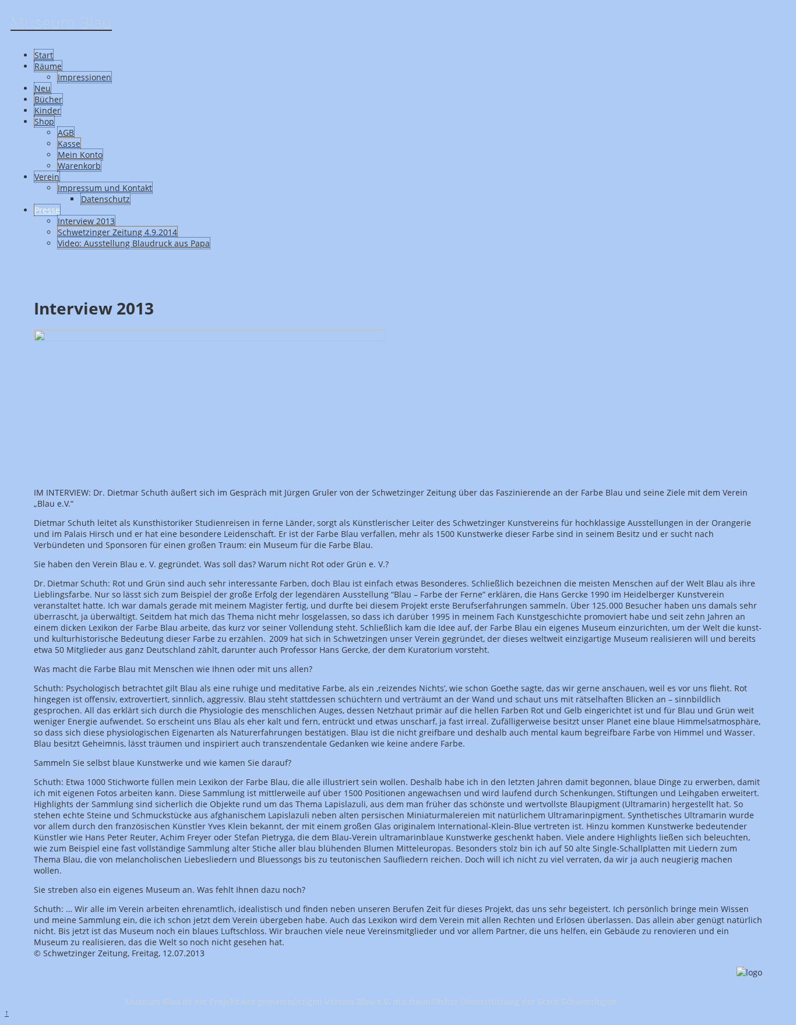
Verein (46, 176)
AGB (66, 132)
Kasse (69, 143)
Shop (44, 121)
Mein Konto (80, 154)
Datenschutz (105, 198)
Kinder (47, 110)
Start (43, 55)
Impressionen (84, 77)
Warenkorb (79, 165)
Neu (42, 88)
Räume (48, 66)
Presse (47, 209)
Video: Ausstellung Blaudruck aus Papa (134, 243)
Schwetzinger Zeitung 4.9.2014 (117, 232)
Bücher (48, 99)
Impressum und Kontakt (105, 187)
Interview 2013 (86, 221)
